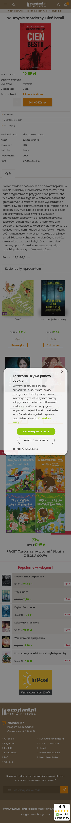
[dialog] (35, 411)
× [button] (62, 371)
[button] (25, 448)
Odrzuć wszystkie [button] (36, 440)
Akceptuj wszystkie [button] (36, 431)
